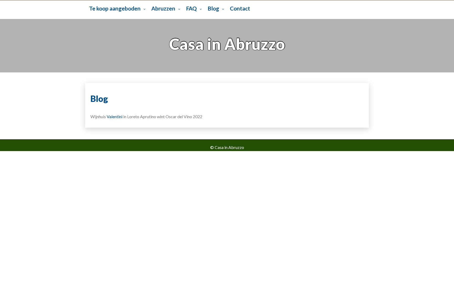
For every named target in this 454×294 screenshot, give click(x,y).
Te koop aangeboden (115, 8)
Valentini (115, 116)
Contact (240, 8)
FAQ (191, 8)
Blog (213, 8)
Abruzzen (163, 8)
